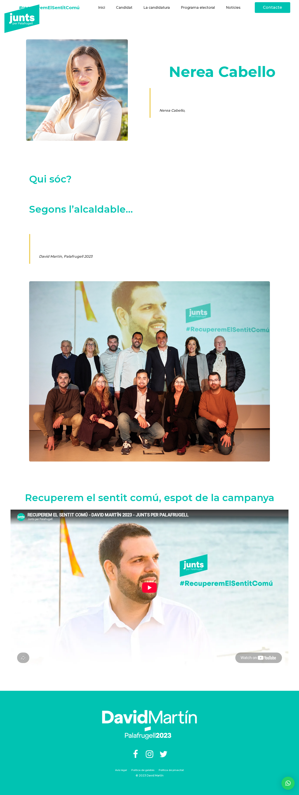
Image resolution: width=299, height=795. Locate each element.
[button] (288, 783)
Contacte (272, 7)
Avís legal (121, 770)
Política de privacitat (171, 770)
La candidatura (156, 7)
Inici (101, 7)
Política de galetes (142, 770)
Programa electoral (198, 7)
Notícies (233, 7)
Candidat (124, 7)
